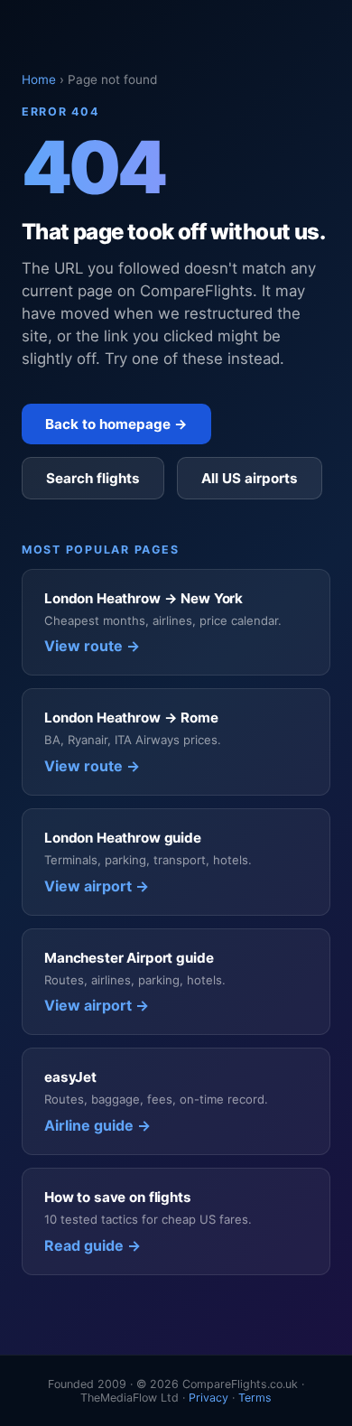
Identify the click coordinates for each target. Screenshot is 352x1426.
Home (39, 79)
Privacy (208, 1397)
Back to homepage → (116, 424)
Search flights (93, 478)
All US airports (249, 478)
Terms (255, 1397)
